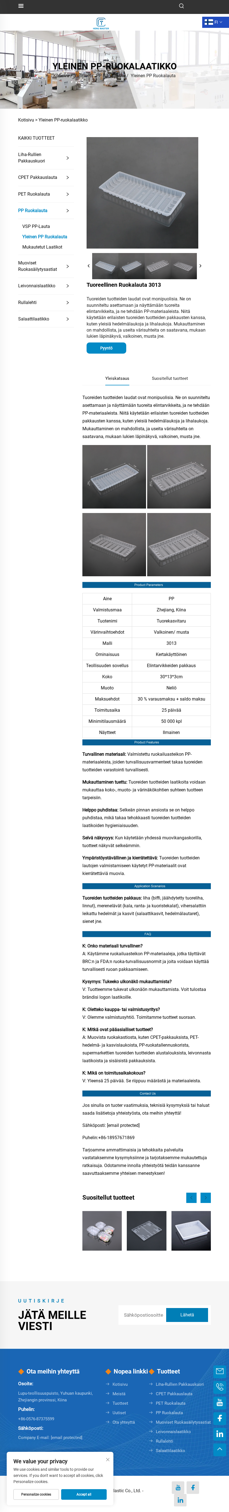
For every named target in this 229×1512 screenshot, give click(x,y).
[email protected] (123, 1125)
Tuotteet (83, 75)
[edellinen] (89, 266)
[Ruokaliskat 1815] (146, 1230)
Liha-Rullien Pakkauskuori (31, 157)
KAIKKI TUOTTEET (36, 138)
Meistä (119, 1393)
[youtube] (178, 1487)
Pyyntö (106, 348)
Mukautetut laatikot (42, 247)
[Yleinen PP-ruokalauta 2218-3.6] (191, 1230)
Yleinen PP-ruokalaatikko (63, 120)
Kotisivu (61, 75)
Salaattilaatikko (33, 319)
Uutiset (119, 1412)
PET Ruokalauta (34, 194)
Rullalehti (27, 302)
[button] (191, 1198)
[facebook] (193, 1487)
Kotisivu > (27, 120)
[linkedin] (180, 1500)
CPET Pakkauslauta (37, 177)
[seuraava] (200, 266)
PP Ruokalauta (110, 75)
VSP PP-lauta (36, 226)
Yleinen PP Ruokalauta (153, 75)
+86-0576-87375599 (36, 1418)
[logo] (101, 22)
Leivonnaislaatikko (36, 285)
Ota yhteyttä (124, 1422)
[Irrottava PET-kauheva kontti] (102, 1230)
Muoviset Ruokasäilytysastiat (37, 266)
